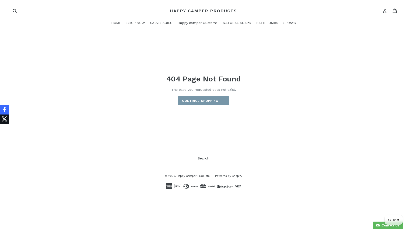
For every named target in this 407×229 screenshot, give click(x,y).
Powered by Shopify (228, 175)
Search (203, 158)
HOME (116, 23)
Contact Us (390, 225)
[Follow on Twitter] (4, 119)
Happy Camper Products (203, 10)
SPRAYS (289, 23)
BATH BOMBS (267, 23)
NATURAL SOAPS (237, 23)
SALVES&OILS (161, 23)
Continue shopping (200, 100)
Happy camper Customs (197, 23)
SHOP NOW (136, 23)
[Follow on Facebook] (4, 109)
